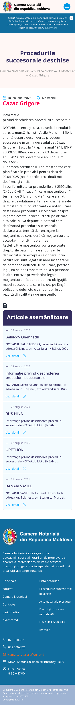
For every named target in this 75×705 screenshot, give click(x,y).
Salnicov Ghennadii (22, 337)
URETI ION (14, 450)
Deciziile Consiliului (52, 622)
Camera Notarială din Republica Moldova (28, 71)
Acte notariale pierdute (55, 602)
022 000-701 (16, 640)
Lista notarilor (49, 581)
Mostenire (68, 71)
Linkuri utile (11, 612)
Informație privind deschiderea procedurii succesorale (32, 375)
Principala (9, 581)
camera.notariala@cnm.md (26, 655)
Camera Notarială (15, 597)
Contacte (9, 604)
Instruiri (44, 630)
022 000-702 (16, 647)
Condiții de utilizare (13, 699)
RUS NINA (14, 414)
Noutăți (8, 589)
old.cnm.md (51, 27)
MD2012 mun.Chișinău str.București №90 (36, 662)
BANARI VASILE (19, 486)
